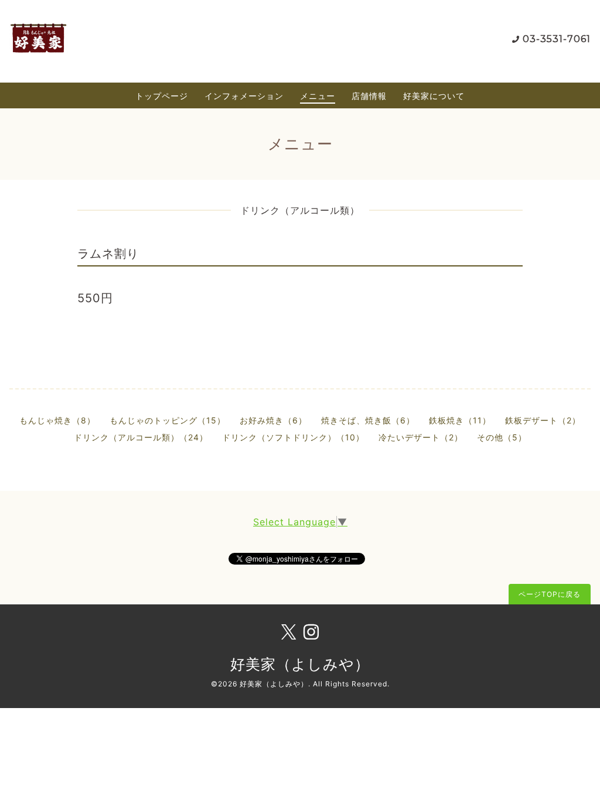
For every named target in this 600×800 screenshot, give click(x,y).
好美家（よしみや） (300, 664)
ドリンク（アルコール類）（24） (141, 437)
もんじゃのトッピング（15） (168, 420)
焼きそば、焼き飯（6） (368, 420)
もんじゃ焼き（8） (57, 420)
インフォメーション (244, 96)
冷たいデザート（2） (421, 437)
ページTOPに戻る (550, 594)
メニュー (317, 96)
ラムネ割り (108, 254)
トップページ (161, 96)
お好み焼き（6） (273, 420)
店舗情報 (369, 96)
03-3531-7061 (557, 39)
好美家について (434, 96)
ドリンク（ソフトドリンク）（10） (293, 437)
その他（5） (502, 437)
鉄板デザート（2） (543, 420)
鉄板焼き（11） (460, 420)
